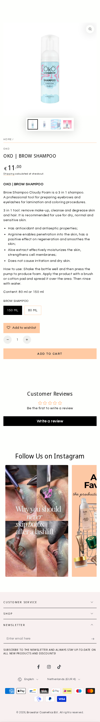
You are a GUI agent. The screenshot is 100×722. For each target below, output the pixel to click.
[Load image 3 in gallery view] (56, 124)
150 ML (14, 312)
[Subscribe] (94, 639)
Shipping (8, 174)
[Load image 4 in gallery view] (67, 124)
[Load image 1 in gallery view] (33, 124)
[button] (36, 521)
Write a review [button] (50, 421)
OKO (6, 149)
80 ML (34, 312)
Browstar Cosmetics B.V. (42, 712)
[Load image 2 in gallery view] (44, 124)
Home (7, 139)
